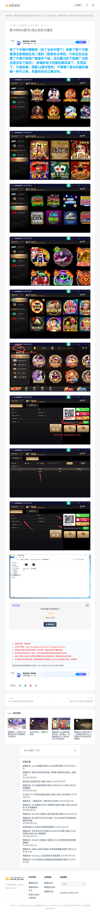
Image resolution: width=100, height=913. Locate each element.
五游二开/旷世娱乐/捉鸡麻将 (80, 701)
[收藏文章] (20, 686)
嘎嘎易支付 (48, 883)
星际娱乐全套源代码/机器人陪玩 (37, 782)
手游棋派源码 (62, 16)
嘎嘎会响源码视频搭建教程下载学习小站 (29, 16)
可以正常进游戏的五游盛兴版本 (20, 701)
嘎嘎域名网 (33, 883)
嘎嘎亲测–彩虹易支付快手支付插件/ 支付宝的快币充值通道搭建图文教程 (49, 819)
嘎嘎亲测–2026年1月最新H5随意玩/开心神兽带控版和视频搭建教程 (49, 841)
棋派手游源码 (51, 16)
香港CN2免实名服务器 (34, 896)
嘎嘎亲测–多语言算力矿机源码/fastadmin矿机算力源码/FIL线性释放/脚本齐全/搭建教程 (49, 832)
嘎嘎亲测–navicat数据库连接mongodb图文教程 (43, 766)
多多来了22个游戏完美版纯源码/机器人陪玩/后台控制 (46, 795)
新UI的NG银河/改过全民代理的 (53, 665)
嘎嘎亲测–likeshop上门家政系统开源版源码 (41, 856)
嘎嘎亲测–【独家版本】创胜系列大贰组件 (41, 801)
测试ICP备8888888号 (72, 905)
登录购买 (50, 624)
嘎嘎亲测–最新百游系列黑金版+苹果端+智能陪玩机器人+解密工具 (49, 774)
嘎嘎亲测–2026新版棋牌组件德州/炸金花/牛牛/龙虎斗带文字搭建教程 (49, 787)
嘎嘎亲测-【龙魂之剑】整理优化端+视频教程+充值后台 (16, 734)
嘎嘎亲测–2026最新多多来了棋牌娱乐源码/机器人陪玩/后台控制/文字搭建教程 (50, 806)
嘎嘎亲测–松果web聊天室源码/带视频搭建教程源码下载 (47, 849)
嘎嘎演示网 (48, 892)
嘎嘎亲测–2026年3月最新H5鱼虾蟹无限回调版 (43, 814)
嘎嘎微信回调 (49, 887)
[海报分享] (36, 686)
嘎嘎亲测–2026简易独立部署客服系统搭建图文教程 (45, 860)
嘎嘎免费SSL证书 (34, 888)
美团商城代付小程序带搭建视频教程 (38, 827)
